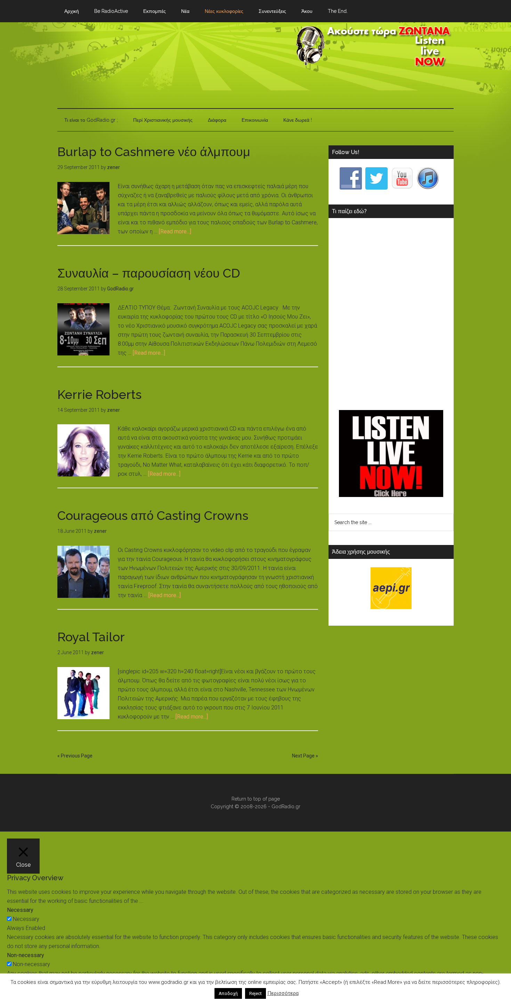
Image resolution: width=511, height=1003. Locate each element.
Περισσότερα (283, 993)
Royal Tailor (91, 636)
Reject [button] (255, 993)
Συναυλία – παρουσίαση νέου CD (148, 273)
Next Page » (305, 756)
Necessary (26, 919)
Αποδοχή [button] (228, 993)
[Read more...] (175, 231)
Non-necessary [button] (25, 955)
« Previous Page (74, 756)
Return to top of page (256, 799)
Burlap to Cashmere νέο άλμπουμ (153, 151)
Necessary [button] (20, 910)
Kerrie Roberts (99, 394)
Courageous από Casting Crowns (152, 515)
